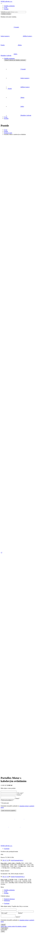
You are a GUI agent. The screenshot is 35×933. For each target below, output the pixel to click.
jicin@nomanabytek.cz (17, 860)
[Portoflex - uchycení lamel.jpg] (17, 504)
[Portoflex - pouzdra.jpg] (17, 458)
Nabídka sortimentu (9, 6)
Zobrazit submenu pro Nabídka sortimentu (15, 60)
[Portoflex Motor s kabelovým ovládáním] (17, 182)
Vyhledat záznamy (6, 14)
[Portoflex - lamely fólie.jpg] (17, 274)
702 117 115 (5, 860)
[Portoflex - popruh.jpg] (17, 412)
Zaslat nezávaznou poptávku (8, 810)
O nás (5, 7)
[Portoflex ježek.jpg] (17, 765)
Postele (6, 131)
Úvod (5, 130)
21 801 (2, 785)
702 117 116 (5, 876)
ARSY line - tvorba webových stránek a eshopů (13, 926)
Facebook (6, 848)
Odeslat (3, 924)
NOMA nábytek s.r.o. (6, 1)
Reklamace (7, 900)
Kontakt (6, 9)
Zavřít (2, 931)
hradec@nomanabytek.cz (18, 876)
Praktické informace (9, 899)
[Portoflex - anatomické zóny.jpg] (17, 228)
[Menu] (1, 3)
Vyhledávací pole (5, 12)
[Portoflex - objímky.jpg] (17, 320)
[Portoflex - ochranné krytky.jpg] (17, 366)
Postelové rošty (8, 133)
